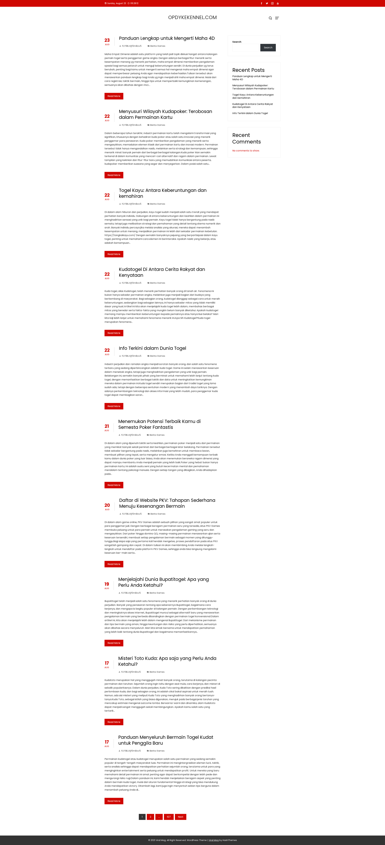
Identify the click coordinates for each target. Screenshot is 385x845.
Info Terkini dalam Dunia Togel (152, 348)
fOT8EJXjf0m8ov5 (132, 45)
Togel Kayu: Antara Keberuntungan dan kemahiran (163, 193)
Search (236, 42)
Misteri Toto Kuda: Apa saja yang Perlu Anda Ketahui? (167, 661)
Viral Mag (214, 840)
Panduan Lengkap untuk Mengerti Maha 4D (167, 38)
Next (180, 817)
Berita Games (157, 45)
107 (169, 817)
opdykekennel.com (192, 17)
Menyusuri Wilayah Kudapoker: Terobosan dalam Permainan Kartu (165, 114)
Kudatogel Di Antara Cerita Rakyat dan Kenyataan (162, 272)
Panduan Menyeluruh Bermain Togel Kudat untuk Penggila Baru (165, 740)
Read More (114, 96)
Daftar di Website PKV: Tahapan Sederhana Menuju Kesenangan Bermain (167, 503)
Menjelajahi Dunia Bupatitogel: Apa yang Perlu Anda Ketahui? (163, 582)
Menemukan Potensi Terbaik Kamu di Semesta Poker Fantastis (159, 424)
